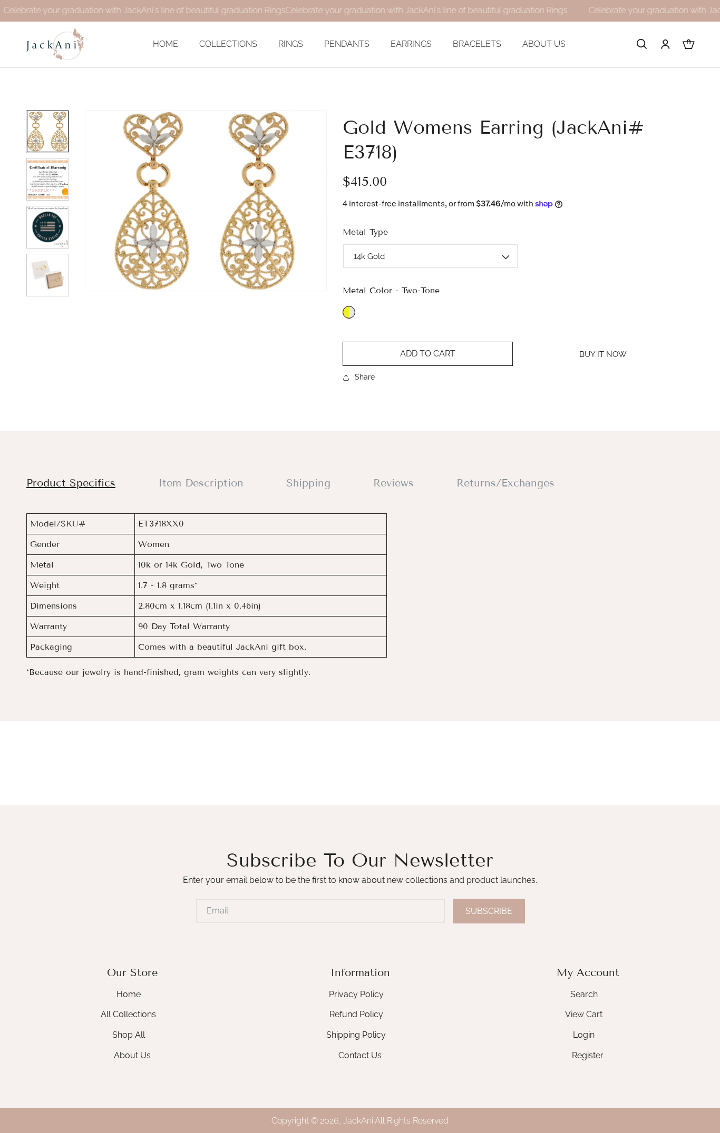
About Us (132, 1055)
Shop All (128, 1035)
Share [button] (365, 377)
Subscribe (488, 911)
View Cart (583, 1014)
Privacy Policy (356, 994)
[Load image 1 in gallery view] (48, 131)
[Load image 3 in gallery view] (48, 227)
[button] (642, 44)
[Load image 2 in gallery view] (48, 179)
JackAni (358, 1121)
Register (588, 1055)
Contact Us (360, 1055)
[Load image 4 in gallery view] (48, 275)
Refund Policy (356, 1014)
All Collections (128, 1014)
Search (584, 994)
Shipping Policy (356, 1035)
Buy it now (603, 354)
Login (584, 1035)
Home (128, 994)
